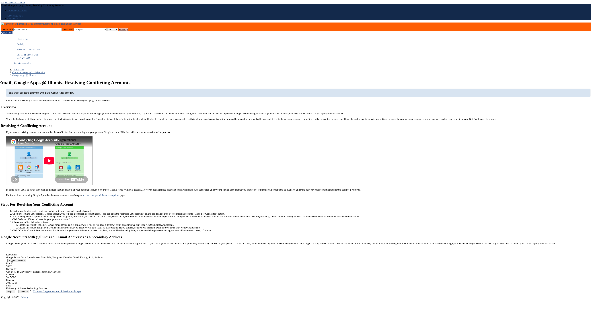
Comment (38, 291)
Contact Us (12, 18)
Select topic (68, 29)
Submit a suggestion (22, 63)
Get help (19, 44)
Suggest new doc (51, 291)
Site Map (123, 29)
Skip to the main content (13, 2)
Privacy (24, 297)
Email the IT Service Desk (27, 49)
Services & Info (15, 15)
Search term (7, 29)
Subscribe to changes (70, 291)
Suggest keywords (17, 260)
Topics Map (18, 69)
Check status (20, 39)
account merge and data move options (101, 195)
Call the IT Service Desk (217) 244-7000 (26, 56)
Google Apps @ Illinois (23, 75)
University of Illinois (17, 10)
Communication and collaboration (28, 72)
